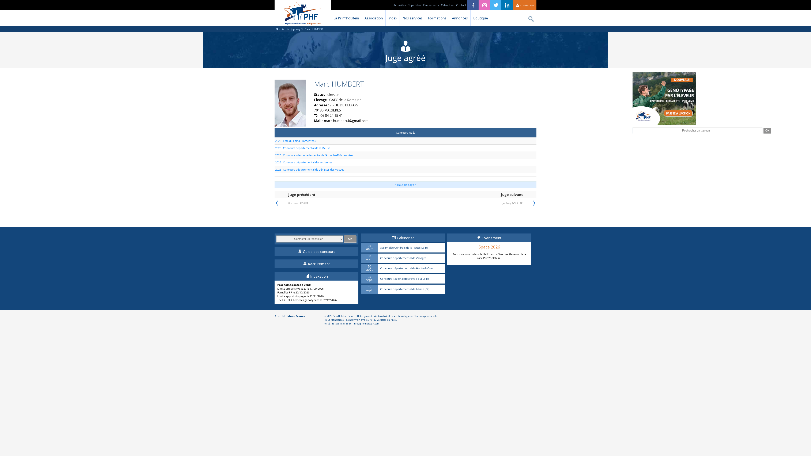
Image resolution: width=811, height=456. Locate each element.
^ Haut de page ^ (405, 185)
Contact (461, 5)
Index (392, 18)
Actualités (399, 5)
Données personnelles (426, 316)
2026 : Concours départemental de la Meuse (302, 148)
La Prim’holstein (346, 18)
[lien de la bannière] (664, 124)
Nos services (413, 18)
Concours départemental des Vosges (403, 258)
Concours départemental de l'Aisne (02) (404, 289)
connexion (527, 5)
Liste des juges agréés (292, 29)
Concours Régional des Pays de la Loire (404, 279)
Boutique (480, 18)
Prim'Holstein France (290, 316)
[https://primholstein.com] (277, 29)
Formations (437, 18)
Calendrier (447, 5)
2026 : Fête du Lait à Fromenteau (295, 141)
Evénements (431, 5)
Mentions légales (402, 316)
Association (374, 18)
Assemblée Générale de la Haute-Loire (404, 248)
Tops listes (414, 5)
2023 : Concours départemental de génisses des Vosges (309, 169)
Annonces (460, 18)
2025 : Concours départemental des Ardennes (303, 162)
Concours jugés (405, 132)
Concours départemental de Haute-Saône (406, 268)
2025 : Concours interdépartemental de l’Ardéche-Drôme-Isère (314, 155)
